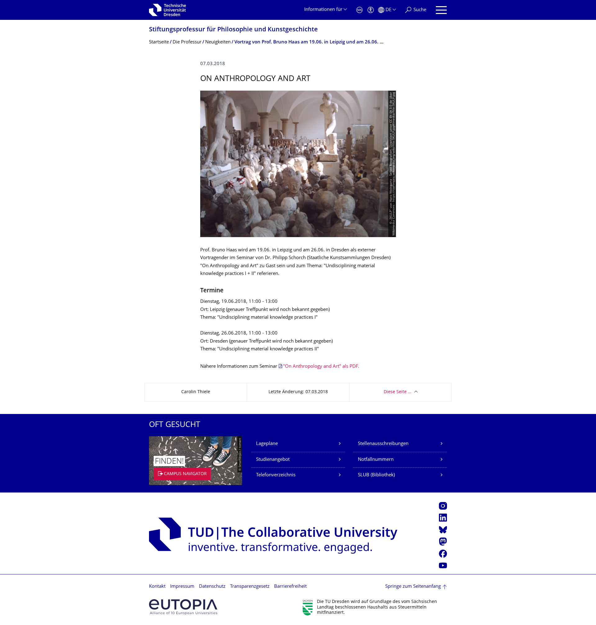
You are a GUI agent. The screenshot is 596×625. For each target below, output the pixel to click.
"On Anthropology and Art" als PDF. (321, 366)
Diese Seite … (397, 392)
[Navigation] (441, 10)
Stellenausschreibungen (383, 444)
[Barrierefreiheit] (370, 10)
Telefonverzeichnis (276, 475)
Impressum (182, 586)
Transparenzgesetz (249, 586)
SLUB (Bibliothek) (376, 475)
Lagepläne (267, 444)
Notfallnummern (376, 459)
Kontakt (157, 586)
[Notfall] (359, 10)
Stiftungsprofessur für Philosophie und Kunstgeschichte (233, 30)
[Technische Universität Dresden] (167, 10)
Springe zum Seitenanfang (413, 586)
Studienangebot (273, 459)
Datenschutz (212, 586)
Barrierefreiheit (290, 586)
